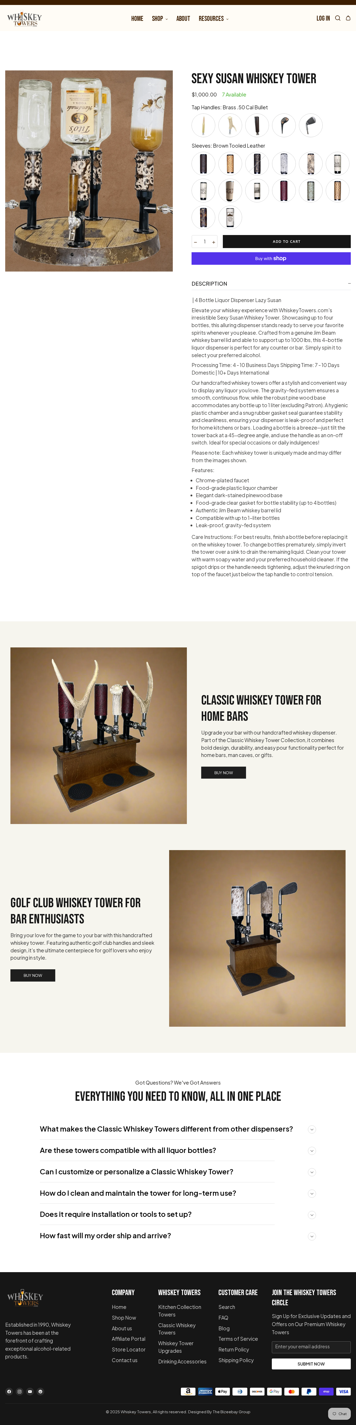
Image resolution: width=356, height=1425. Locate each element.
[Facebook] (9, 1392)
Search (226, 1307)
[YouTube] (30, 1392)
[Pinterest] (40, 1392)
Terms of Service (238, 1339)
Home (119, 1307)
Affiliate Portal (128, 1339)
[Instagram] (19, 1392)
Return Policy (233, 1349)
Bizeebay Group (235, 1411)
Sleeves (228, 145)
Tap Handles (230, 107)
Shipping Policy (236, 1360)
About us (122, 1328)
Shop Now (124, 1317)
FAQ (223, 1317)
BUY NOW (223, 772)
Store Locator (129, 1349)
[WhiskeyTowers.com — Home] (24, 1300)
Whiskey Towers (136, 1411)
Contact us (125, 1360)
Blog (224, 1328)
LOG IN (323, 19)
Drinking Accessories (182, 1361)
